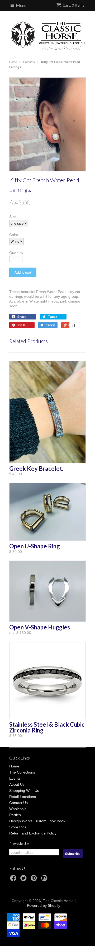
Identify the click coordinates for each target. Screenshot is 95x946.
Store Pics (17, 827)
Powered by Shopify (43, 905)
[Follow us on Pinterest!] (35, 879)
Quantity (16, 253)
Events (15, 778)
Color (13, 235)
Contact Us (18, 803)
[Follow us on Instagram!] (45, 879)
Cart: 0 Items (73, 5)
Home (14, 766)
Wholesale (18, 809)
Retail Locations (22, 796)
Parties (15, 815)
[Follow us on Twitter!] (24, 879)
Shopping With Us (24, 790)
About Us (17, 784)
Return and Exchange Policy (32, 833)
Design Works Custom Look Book (37, 821)
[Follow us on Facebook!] (14, 879)
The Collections (22, 772)
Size (12, 217)
